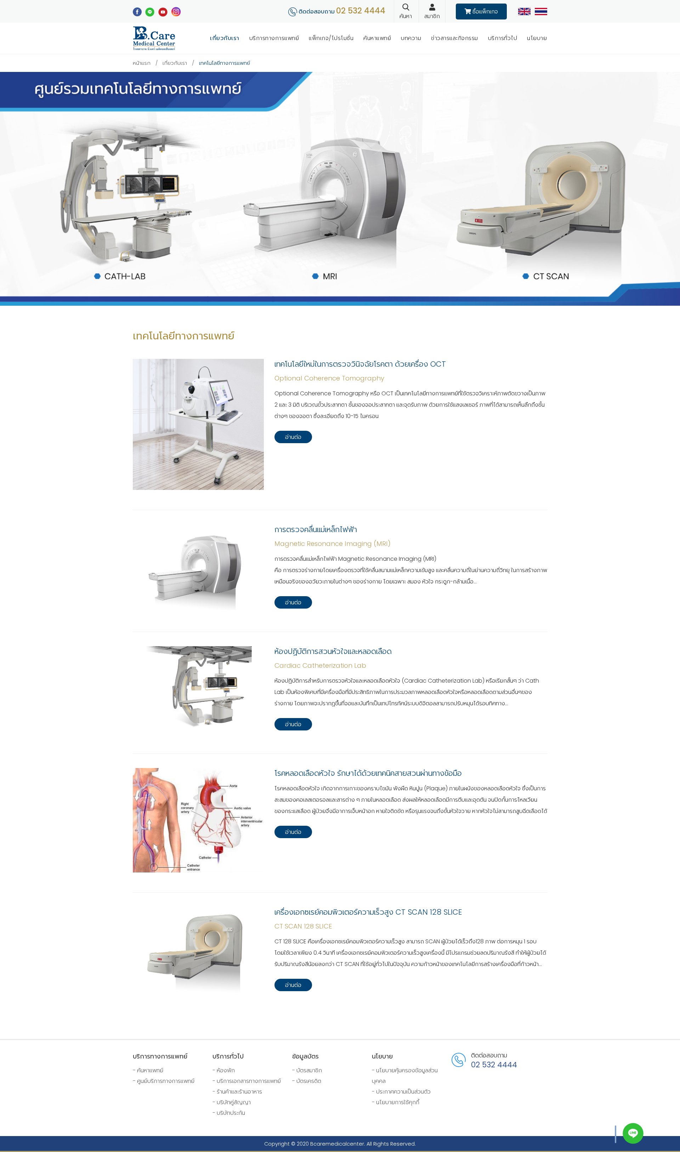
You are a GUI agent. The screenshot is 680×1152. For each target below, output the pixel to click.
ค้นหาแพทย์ (377, 38)
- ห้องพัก (223, 1070)
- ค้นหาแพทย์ (148, 1070)
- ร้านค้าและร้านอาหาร (237, 1092)
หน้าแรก (142, 63)
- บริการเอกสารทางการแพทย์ (246, 1081)
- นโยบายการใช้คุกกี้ (395, 1102)
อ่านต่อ (293, 437)
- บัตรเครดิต (306, 1081)
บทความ (411, 38)
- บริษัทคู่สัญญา (231, 1102)
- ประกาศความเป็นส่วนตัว (401, 1092)
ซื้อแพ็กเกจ (484, 11)
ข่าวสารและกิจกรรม (454, 38)
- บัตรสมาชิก (307, 1070)
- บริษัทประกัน (228, 1113)
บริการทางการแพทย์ (274, 38)
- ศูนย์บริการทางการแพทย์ (163, 1081)
